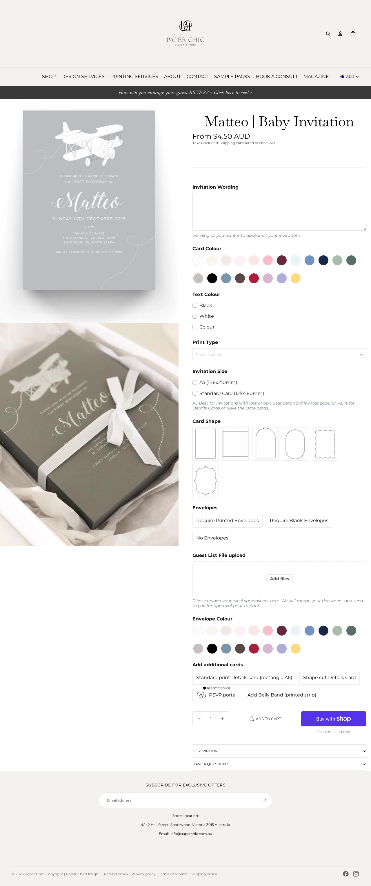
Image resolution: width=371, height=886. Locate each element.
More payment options (333, 731)
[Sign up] (265, 800)
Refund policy (116, 874)
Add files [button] (279, 578)
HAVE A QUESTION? (210, 764)
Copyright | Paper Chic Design (72, 874)
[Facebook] (345, 873)
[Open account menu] (340, 33)
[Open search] (328, 33)
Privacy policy (143, 874)
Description (205, 751)
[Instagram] (355, 873)
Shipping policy (203, 874)
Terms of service (173, 874)
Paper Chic (34, 874)
